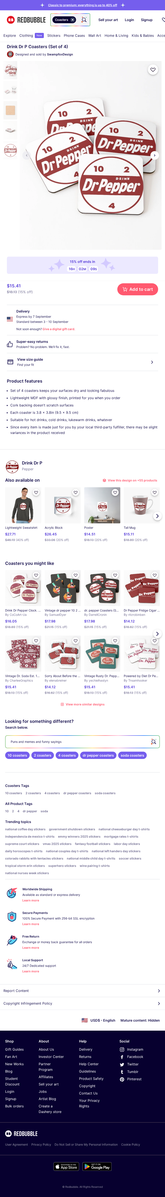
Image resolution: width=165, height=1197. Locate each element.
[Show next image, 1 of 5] (154, 155)
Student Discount (12, 1081)
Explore (9, 35)
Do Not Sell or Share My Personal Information (86, 1144)
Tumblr (132, 1072)
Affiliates (46, 1077)
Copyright (87, 1086)
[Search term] (83, 19)
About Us (46, 1049)
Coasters (12, 785)
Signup (10, 1099)
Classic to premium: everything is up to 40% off (82, 5)
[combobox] (70, 20)
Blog (8, 1071)
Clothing (30, 35)
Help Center (89, 1064)
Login (9, 1091)
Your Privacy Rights (89, 1103)
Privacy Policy (41, 1144)
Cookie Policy (130, 1144)
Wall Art (94, 35)
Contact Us (88, 1093)
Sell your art (49, 1084)
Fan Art (11, 1056)
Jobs (43, 1091)
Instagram (135, 1049)
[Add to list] (153, 69)
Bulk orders (14, 1106)
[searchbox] (82, 742)
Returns (85, 1056)
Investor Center (51, 1056)
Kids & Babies (143, 35)
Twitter (133, 1064)
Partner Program (46, 1067)
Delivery (85, 1049)
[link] (17, 755)
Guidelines (87, 1071)
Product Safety (91, 1078)
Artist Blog (47, 1099)
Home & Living (116, 35)
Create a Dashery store (50, 1109)
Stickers (53, 35)
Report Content (16, 991)
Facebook (135, 1056)
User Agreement (16, 1144)
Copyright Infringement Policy (27, 1003)
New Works (14, 1064)
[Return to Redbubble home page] (26, 20)
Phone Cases (74, 35)
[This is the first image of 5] (26, 155)
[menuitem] (9, 35)
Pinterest (134, 1079)
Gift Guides (14, 1049)
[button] (82, 5)
